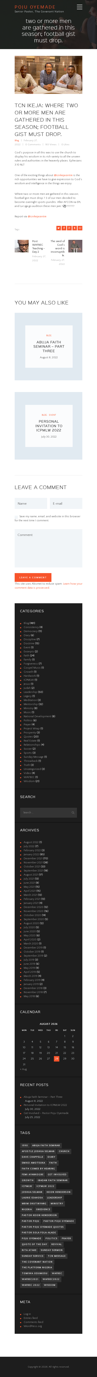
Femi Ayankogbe (33, 1174)
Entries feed (31, 1318)
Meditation (30, 700)
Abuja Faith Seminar (46, 1145)
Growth (28, 671)
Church (64, 1151)
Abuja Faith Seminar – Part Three (49, 346)
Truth (27, 765)
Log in (27, 1314)
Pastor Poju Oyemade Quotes (43, 1227)
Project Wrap (32, 728)
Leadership (30, 692)
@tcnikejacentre (63, 175)
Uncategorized (32, 769)
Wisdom (29, 781)
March (30, 895)
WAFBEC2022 (51, 1279)
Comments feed (33, 1322)
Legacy (28, 696)
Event (52, 415)
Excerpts (29, 651)
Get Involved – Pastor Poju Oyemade (46, 1113)
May (29, 886)
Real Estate (30, 740)
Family (27, 659)
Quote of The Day (34, 1244)
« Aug (23, 1069)
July (29, 846)
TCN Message (57, 1256)
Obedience (43, 1209)
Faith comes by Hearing (38, 1168)
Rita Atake (29, 1250)
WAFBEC (29, 777)
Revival (56, 1244)
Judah (27, 688)
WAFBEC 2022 (31, 1285)
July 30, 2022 (49, 436)
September (33, 870)
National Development (37, 716)
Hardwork (30, 675)
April (30, 890)
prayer (66, 1238)
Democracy (31, 631)
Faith (26, 655)
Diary (27, 635)
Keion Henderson (59, 1192)
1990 (25, 1145)
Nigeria (27, 1209)
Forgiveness (31, 663)
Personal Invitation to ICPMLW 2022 (48, 425)
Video (27, 773)
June (29, 882)
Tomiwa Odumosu (35, 1273)
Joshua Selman (32, 1192)
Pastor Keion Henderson (39, 1215)
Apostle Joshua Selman (38, 1151)
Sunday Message (34, 756)
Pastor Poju (30, 1221)
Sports (28, 752)
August (31, 842)
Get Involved (57, 1174)
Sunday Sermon (52, 1250)
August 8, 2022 (49, 357)
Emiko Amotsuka (33, 1162)
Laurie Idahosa (32, 1197)
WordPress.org (33, 1326)
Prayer (27, 724)
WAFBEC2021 (30, 1279)
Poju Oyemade (31, 1238)
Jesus (27, 684)
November (33, 862)
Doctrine (29, 643)
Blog (17, 140)
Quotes (28, 736)
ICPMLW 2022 (45, 1186)
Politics (28, 720)
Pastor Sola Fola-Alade (39, 1232)
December (33, 858)
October (32, 866)
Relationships (32, 744)
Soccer (28, 748)
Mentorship (31, 704)
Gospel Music (32, 667)
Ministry (28, 708)
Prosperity (30, 732)
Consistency (31, 627)
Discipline (30, 639)
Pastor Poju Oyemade (59, 1221)
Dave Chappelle (32, 1157)
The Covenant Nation (37, 1262)
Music (27, 712)
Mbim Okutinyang (34, 1203)
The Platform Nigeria (37, 1267)
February (32, 850)
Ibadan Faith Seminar (53, 1180)
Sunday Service (33, 1256)
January (31, 854)
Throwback (31, 761)
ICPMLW (29, 679)
